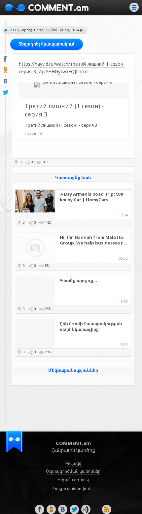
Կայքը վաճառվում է (73, 489)
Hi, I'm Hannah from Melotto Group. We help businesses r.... (93, 240)
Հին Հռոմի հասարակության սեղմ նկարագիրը (91, 326)
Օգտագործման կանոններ (73, 471)
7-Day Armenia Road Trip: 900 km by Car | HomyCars (91, 197)
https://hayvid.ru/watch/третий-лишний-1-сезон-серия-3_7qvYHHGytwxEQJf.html (72, 67)
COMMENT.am (46, 7)
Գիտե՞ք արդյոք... (78, 280)
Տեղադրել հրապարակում (46, 44)
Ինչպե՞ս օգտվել (73, 480)
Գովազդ (73, 463)
